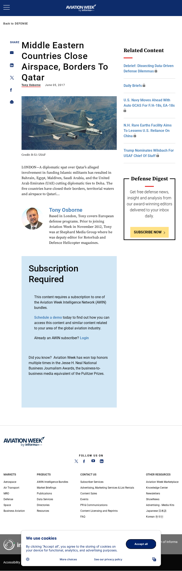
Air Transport (11, 487)
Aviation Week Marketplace (162, 481)
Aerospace (10, 481)
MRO (6, 493)
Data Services (45, 499)
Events (84, 499)
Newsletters (153, 493)
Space (7, 505)
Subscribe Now (148, 232)
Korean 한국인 (154, 516)
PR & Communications (93, 505)
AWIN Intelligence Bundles (52, 481)
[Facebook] (85, 462)
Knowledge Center (157, 487)
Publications (44, 493)
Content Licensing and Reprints (99, 510)
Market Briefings (46, 487)
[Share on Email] (10, 54)
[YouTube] (93, 462)
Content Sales (88, 493)
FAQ (82, 516)
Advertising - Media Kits (160, 505)
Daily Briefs (133, 86)
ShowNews (152, 499)
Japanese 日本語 (156, 510)
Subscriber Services (91, 481)
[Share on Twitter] (10, 78)
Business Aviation (14, 510)
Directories (43, 505)
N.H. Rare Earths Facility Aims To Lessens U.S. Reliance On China (148, 130)
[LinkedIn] (101, 462)
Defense (21, 23)
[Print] (10, 103)
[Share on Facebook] (10, 91)
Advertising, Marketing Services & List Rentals (107, 487)
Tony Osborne (31, 85)
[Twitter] (76, 462)
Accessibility (11, 562)
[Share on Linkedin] (10, 66)
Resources (43, 510)
